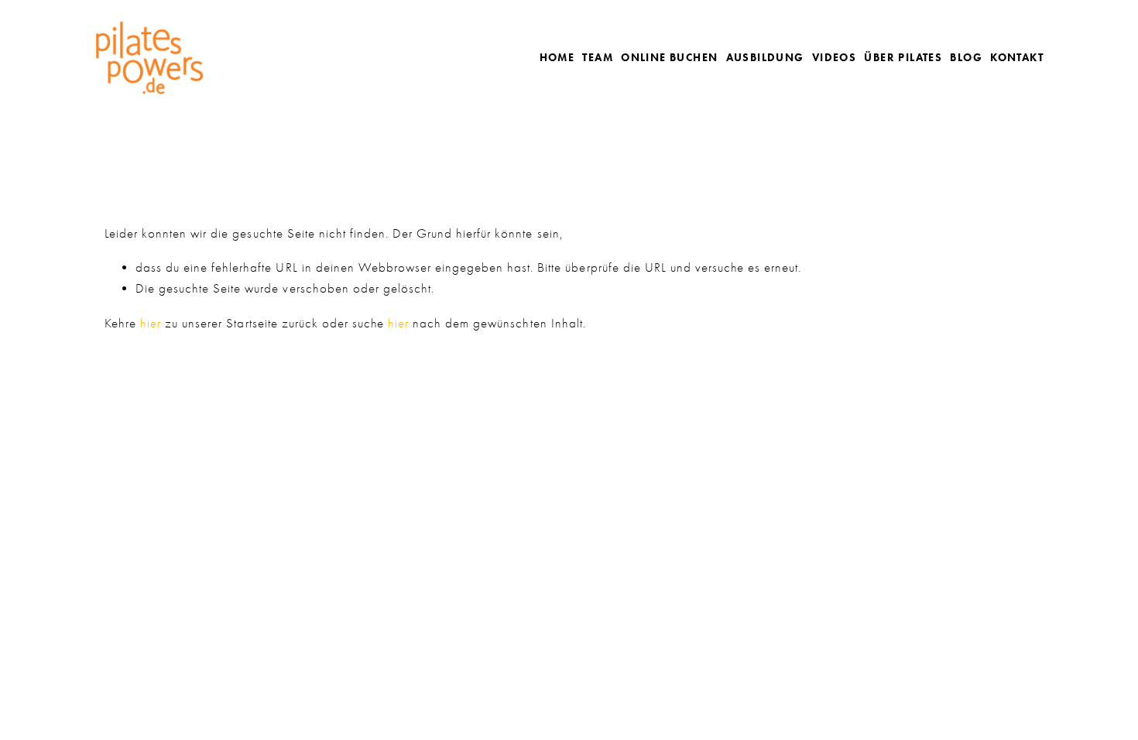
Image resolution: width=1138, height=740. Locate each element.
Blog (966, 57)
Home (557, 57)
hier (150, 323)
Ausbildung (765, 57)
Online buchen (669, 57)
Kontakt (1017, 57)
